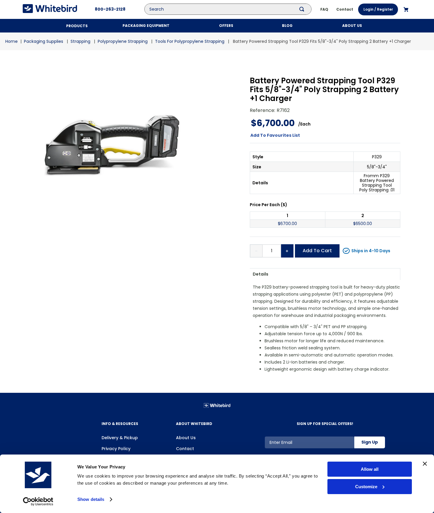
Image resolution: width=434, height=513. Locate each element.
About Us (186, 438)
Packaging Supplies (43, 41)
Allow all (369, 469)
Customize (366, 486)
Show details (90, 499)
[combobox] (232, 9)
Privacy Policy (116, 449)
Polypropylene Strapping (123, 41)
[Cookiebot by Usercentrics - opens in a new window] (38, 501)
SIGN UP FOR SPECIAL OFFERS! (325, 423)
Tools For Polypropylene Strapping (189, 41)
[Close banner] (425, 464)
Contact (185, 449)
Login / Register (378, 9)
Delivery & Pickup (120, 438)
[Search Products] (302, 9)
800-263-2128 (110, 9)
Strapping (80, 41)
